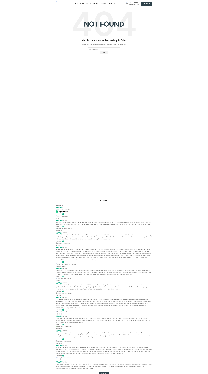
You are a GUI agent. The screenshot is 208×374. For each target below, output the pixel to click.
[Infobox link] (132, 3)
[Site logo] (63, 3)
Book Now (147, 3)
